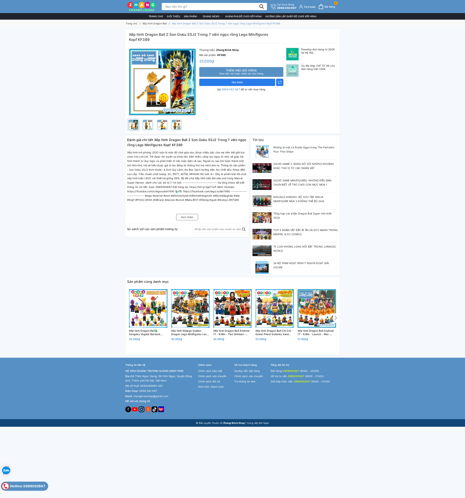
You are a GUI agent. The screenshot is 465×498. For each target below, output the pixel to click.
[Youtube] (135, 409)
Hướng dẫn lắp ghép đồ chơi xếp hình (290, 16)
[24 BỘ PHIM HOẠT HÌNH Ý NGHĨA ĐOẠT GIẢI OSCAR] (262, 267)
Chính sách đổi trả (209, 381)
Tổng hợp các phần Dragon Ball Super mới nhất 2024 (302, 215)
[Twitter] (148, 409)
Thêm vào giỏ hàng (241, 72)
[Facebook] (128, 409)
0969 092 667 (286, 6)
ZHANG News (211, 16)
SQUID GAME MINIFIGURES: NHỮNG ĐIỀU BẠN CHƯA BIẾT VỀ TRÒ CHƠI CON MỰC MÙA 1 (302, 182)
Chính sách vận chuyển (212, 376)
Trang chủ (156, 16)
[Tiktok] (155, 409)
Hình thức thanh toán (211, 386)
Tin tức (258, 140)
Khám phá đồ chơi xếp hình (243, 16)
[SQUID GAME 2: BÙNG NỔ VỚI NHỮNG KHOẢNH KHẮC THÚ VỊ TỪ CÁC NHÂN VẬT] (262, 168)
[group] (162, 82)
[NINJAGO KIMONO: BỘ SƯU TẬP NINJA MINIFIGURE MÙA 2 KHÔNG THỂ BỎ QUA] (262, 201)
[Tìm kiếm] (261, 6)
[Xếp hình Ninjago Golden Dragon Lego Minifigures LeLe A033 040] (190, 308)
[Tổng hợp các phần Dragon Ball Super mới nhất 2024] (262, 217)
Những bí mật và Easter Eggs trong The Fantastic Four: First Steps (303, 149)
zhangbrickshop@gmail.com (150, 396)
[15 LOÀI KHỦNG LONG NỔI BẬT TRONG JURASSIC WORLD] (262, 250)
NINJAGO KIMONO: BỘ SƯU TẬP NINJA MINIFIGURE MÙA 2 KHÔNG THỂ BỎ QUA (298, 199)
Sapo (266, 422)
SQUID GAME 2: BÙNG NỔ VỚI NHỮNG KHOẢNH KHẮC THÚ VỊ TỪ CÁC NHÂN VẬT (303, 166)
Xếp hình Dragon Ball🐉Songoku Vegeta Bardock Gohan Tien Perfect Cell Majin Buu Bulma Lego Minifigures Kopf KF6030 (147, 332)
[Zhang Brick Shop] (141, 6)
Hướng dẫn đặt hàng (247, 370)
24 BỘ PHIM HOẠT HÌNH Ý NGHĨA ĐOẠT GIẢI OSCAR (301, 265)
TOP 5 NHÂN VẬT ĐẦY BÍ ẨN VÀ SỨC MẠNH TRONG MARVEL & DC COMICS (305, 232)
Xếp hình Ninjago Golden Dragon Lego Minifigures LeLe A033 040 (189, 332)
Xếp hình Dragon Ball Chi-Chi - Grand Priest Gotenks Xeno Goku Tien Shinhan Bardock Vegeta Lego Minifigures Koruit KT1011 (274, 332)
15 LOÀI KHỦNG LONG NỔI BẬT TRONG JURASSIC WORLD (304, 248)
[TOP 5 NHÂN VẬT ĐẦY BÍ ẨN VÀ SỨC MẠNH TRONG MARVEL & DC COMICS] (262, 234)
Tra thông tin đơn (244, 381)
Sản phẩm (190, 16)
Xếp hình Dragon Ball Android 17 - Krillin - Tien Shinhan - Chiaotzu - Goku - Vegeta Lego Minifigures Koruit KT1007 (232, 332)
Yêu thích (237, 82)
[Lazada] (161, 409)
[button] (335, 318)
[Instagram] (142, 409)
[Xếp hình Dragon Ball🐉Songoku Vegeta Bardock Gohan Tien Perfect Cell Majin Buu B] (148, 308)
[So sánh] (279, 82)
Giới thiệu (173, 16)
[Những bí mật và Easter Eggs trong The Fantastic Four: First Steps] (262, 151)
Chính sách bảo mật (210, 370)
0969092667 (291, 370)
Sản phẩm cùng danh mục (148, 282)
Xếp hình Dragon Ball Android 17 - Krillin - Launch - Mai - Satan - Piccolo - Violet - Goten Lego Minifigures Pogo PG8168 (317, 332)
